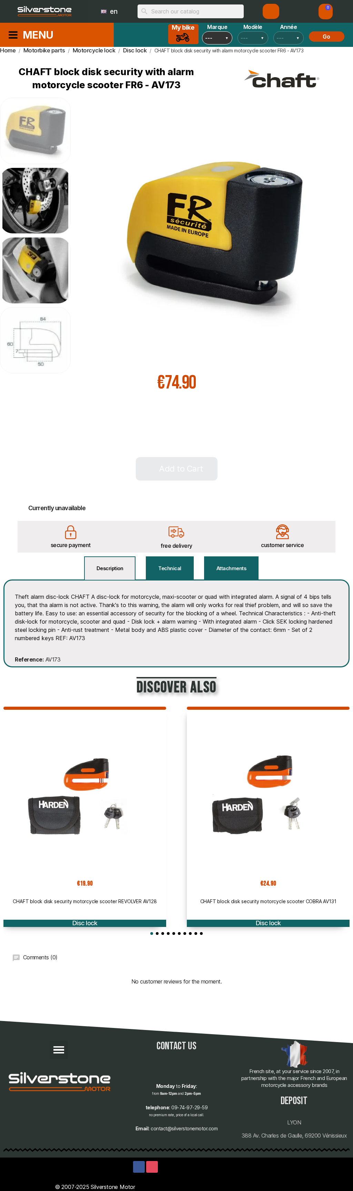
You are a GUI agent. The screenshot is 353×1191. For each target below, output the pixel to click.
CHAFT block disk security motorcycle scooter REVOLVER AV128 (85, 901)
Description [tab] (110, 568)
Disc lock (85, 923)
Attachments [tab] (231, 568)
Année (288, 26)
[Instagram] (152, 1167)
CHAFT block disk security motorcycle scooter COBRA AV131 (268, 901)
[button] (326, 11)
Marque (217, 26)
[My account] (271, 11)
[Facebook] (139, 1167)
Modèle (252, 26)
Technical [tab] (169, 568)
